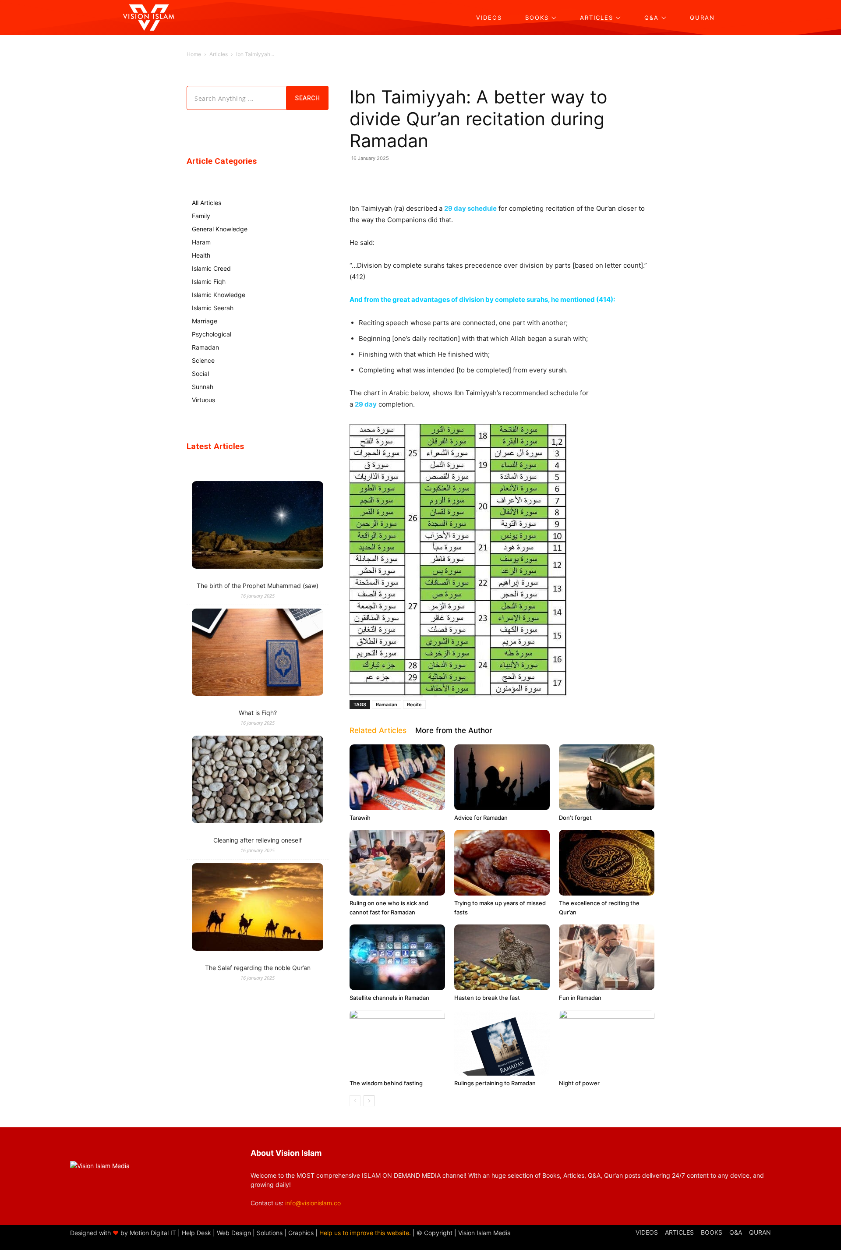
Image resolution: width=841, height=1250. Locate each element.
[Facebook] (430, 178)
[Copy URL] (510, 178)
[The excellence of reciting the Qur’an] (606, 863)
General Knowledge (219, 229)
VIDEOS (647, 1232)
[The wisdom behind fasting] (397, 1043)
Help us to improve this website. (365, 1232)
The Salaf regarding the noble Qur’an (258, 967)
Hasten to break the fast (487, 997)
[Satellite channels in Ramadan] (397, 957)
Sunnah (202, 386)
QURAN (760, 1232)
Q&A (735, 1232)
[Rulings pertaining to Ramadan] (502, 1043)
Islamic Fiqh (209, 281)
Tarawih (360, 817)
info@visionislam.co (313, 1203)
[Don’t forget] (606, 777)
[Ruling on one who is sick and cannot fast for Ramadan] (397, 863)
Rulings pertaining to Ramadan (495, 1083)
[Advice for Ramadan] (502, 777)
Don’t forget (575, 817)
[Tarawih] (397, 777)
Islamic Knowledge (218, 294)
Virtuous (203, 400)
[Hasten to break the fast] (502, 957)
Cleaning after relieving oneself (257, 840)
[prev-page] (355, 1100)
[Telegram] (470, 178)
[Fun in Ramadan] (606, 957)
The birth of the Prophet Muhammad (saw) (257, 585)
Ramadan (386, 704)
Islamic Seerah (212, 308)
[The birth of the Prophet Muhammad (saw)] (257, 526)
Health (201, 255)
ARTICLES (679, 1232)
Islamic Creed (211, 268)
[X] (450, 178)
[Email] (490, 178)
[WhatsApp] (410, 178)
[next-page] (369, 1100)
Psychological (211, 334)
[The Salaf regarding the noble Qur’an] (257, 908)
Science (203, 360)
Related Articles (378, 730)
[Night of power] (606, 1043)
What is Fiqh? (258, 712)
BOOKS (711, 1232)
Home (194, 54)
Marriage (204, 321)
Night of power (579, 1083)
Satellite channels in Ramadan (389, 997)
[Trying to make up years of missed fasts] (502, 863)
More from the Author (453, 730)
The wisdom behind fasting (386, 1083)
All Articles (206, 202)
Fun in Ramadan (580, 997)
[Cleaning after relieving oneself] (257, 780)
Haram (201, 242)
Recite (414, 704)
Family (201, 216)
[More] (531, 178)
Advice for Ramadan (481, 817)
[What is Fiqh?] (257, 653)
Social (200, 373)
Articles (218, 54)
